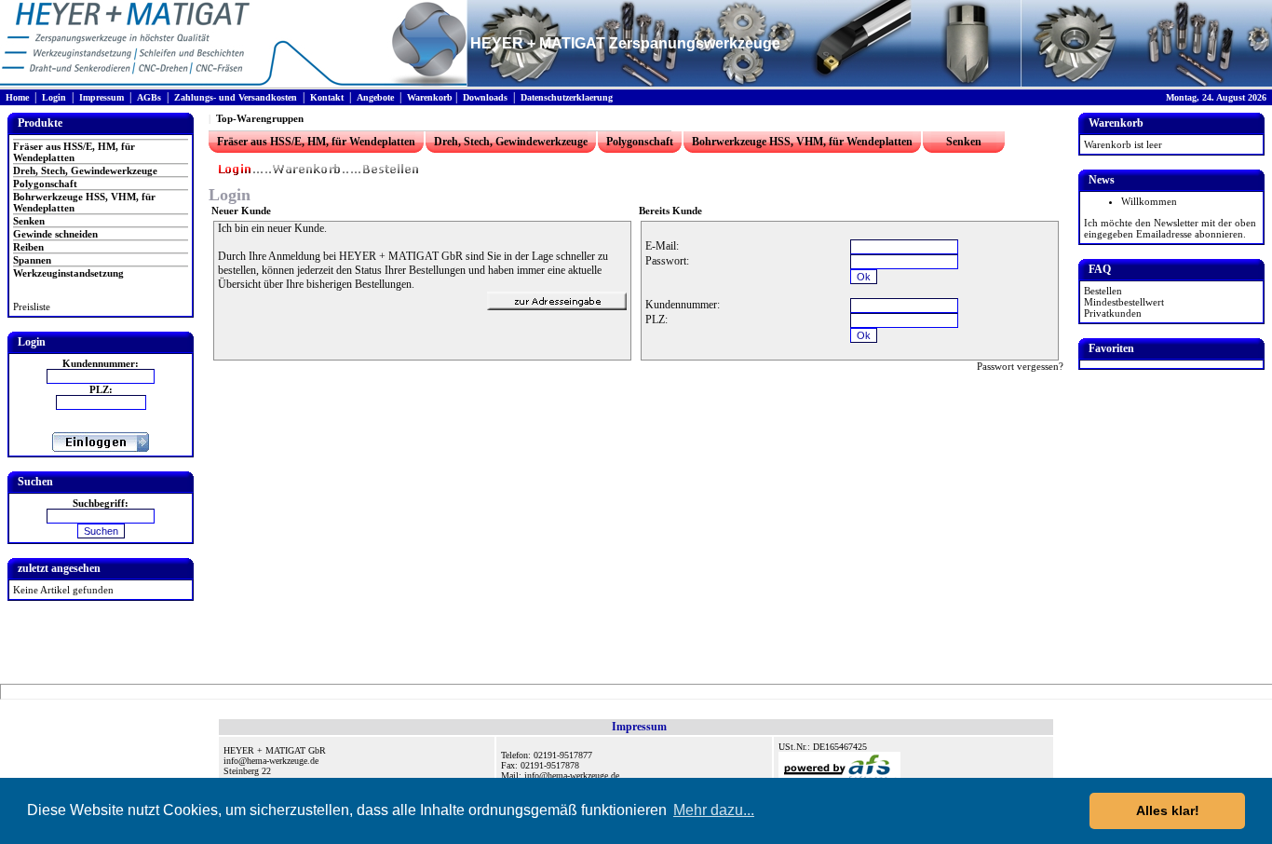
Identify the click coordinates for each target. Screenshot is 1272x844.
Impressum (101, 97)
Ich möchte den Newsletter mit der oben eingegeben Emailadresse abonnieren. (1170, 228)
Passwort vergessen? (1020, 366)
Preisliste (31, 306)
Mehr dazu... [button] (713, 810)
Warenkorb (430, 97)
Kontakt (327, 97)
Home (17, 97)
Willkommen (1149, 201)
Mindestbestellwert (1124, 301)
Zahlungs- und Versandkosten (235, 97)
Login (54, 97)
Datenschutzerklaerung (567, 97)
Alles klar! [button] (1167, 810)
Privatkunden (1113, 313)
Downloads (485, 97)
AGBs (149, 97)
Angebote (375, 97)
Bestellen (1103, 290)
